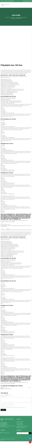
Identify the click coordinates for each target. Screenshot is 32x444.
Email (2, 405)
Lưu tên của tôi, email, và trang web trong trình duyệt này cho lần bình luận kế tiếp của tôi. (13, 407)
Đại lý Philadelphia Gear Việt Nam (6, 225)
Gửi (30, 433)
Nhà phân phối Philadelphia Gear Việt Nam (15, 225)
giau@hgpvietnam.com (5, 424)
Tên (1, 403)
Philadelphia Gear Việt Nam (6, 224)
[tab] (3, 229)
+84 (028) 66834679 (4, 423)
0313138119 (4, 425)
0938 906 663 (5, 422)
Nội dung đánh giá (3, 396)
